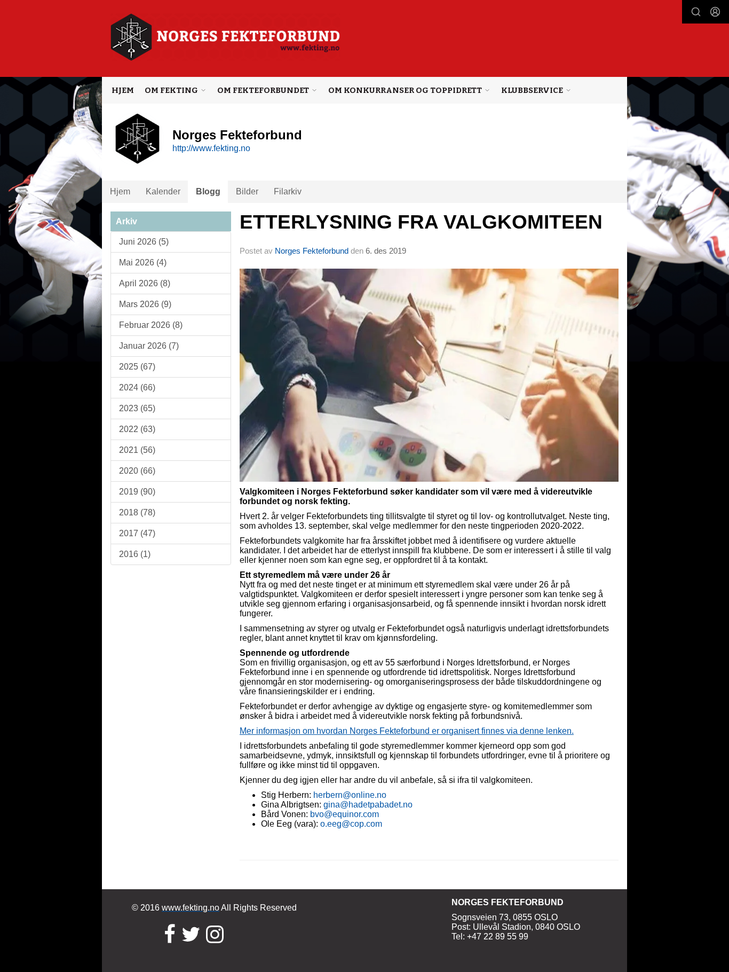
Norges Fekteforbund (311, 250)
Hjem (123, 90)
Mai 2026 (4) (143, 262)
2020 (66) (137, 470)
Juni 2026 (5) (144, 241)
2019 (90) (137, 491)
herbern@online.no (349, 794)
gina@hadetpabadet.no (368, 804)
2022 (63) (137, 429)
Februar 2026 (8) (151, 325)
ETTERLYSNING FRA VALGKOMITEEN (421, 222)
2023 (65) (137, 408)
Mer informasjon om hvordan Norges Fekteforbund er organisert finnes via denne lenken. (407, 730)
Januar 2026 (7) (149, 345)
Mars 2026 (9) (145, 304)
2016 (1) (134, 554)
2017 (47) (137, 533)
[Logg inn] (715, 11)
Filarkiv (288, 191)
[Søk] (696, 11)
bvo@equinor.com (344, 814)
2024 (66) (137, 387)
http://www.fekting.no (211, 148)
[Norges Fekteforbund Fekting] (225, 37)
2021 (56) (137, 449)
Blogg (208, 191)
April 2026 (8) (144, 283)
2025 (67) (137, 366)
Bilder (247, 191)
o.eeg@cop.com (351, 823)
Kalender (163, 191)
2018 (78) (137, 512)
